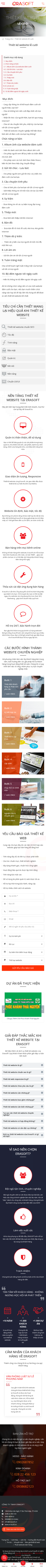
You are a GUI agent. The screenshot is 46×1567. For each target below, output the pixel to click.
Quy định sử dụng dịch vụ (24, 1553)
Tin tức (9, 1542)
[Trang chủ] (22, 3)
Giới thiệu (14, 1540)
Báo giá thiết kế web (32, 1542)
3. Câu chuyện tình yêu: (13, 72)
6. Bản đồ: (8, 80)
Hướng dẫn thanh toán (36, 1540)
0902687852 (25, 1462)
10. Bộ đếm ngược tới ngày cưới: (16, 91)
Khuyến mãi (18, 1542)
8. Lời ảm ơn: (9, 86)
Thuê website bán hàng (23, 1545)
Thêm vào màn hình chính (15, 1529)
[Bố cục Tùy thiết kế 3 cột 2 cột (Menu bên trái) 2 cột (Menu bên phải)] (25, 944)
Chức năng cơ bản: (12, 64)
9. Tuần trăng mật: (11, 88)
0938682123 (25, 1486)
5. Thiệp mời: (9, 77)
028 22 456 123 (25, 1474)
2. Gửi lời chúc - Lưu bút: (14, 69)
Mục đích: (9, 61)
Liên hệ (23, 1540)
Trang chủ (9, 39)
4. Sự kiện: (9, 75)
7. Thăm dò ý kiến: (11, 83)
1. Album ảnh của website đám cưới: (18, 67)
